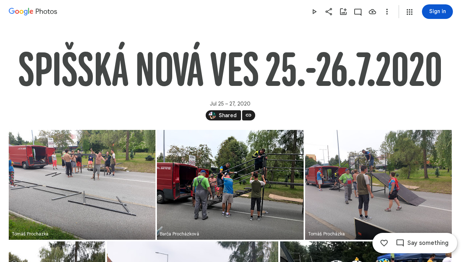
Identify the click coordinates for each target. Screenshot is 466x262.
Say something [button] (428, 243)
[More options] (387, 11)
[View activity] (358, 11)
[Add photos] (343, 11)
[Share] (328, 11)
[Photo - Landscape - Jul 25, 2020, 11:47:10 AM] (378, 185)
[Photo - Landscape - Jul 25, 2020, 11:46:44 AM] (230, 185)
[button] (409, 12)
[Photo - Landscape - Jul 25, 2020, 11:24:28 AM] (82, 185)
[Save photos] (372, 11)
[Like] (384, 243)
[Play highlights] (314, 11)
